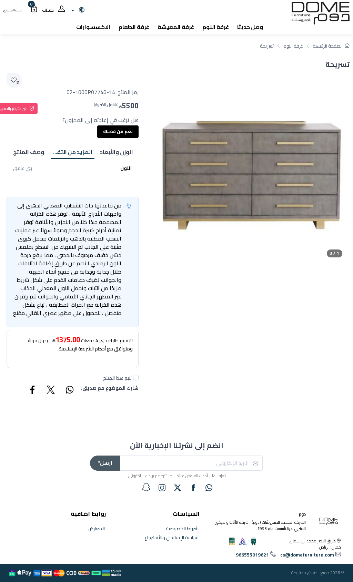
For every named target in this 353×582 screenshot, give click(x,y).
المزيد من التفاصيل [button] (72, 152)
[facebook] (193, 487)
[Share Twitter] (51, 391)
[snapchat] (146, 487)
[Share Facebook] (33, 391)
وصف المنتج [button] (28, 152)
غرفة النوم (293, 46)
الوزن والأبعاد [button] (116, 152)
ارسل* (105, 463)
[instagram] (162, 487)
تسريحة (267, 46)
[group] (250, 165)
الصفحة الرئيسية (328, 46)
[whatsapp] (209, 487)
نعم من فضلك (118, 131)
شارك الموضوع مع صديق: (110, 388)
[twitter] (177, 487)
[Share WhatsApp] (69, 391)
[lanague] (77, 10)
